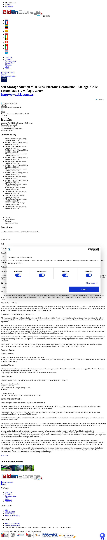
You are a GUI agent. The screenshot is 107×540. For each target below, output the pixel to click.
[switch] (42, 275)
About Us (8, 65)
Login (8, 4)
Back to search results (8, 76)
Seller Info (8, 59)
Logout (12, 72)
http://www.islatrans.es (17, 94)
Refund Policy (10, 513)
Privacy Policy (10, 512)
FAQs (7, 67)
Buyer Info (8, 57)
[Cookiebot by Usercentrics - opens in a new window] (90, 249)
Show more (90, 283)
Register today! (8, 482)
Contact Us (9, 63)
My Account (5, 72)
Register (10, 6)
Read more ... (5, 455)
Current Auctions (10, 61)
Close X (7, 69)
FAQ (6, 498)
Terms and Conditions (12, 515)
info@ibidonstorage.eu (12, 525)
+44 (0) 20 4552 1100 (12, 523)
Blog (6, 510)
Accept (84, 289)
